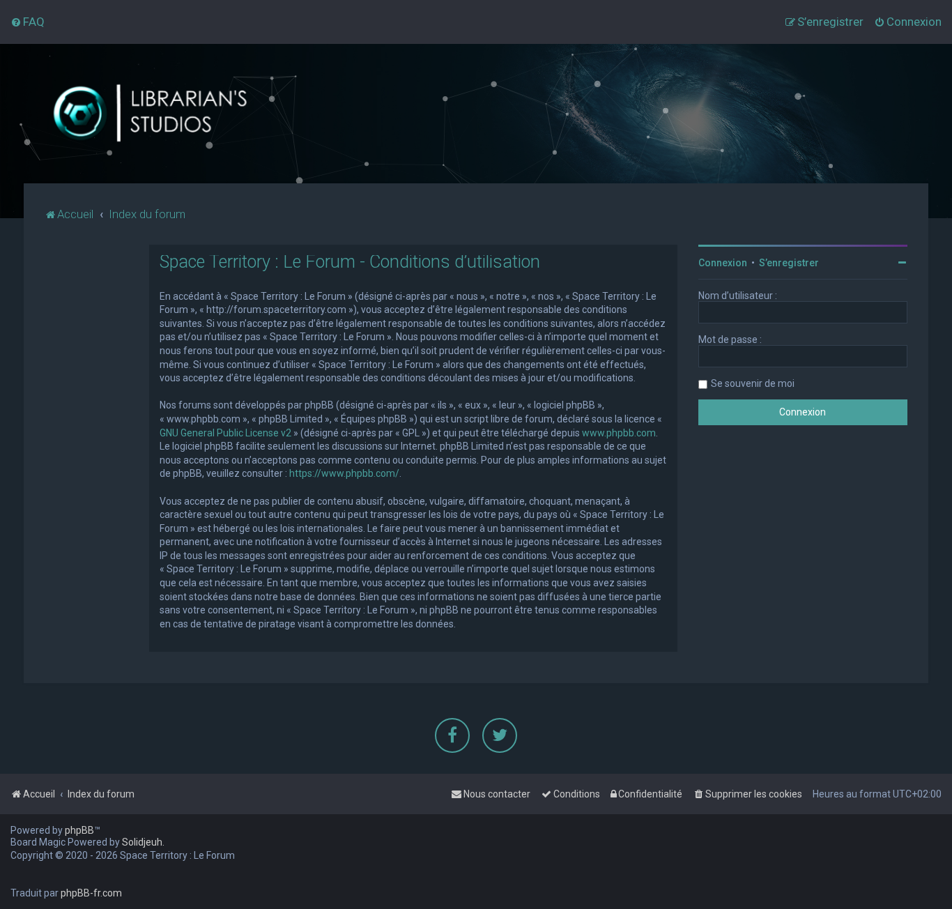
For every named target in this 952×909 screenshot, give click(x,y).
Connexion (722, 262)
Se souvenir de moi (752, 383)
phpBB (79, 830)
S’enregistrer (789, 262)
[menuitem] (27, 21)
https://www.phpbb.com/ (344, 473)
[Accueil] (149, 113)
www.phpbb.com (619, 432)
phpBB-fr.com (91, 893)
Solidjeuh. (143, 842)
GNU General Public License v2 (225, 432)
